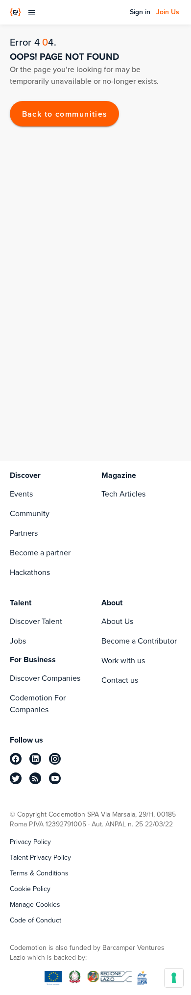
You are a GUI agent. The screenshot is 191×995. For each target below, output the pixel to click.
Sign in (140, 12)
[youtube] (55, 778)
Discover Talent (36, 621)
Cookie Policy (30, 889)
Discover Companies (45, 678)
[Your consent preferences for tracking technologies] (174, 978)
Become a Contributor (139, 641)
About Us (117, 621)
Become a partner (40, 552)
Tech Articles (123, 493)
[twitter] (16, 778)
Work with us (123, 660)
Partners (24, 533)
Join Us (167, 12)
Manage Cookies (35, 905)
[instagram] (55, 759)
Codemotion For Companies (38, 703)
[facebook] (16, 759)
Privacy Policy (30, 842)
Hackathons (30, 572)
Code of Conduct (35, 920)
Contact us (119, 680)
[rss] (35, 778)
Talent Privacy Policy (40, 858)
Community (29, 513)
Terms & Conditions (39, 873)
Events (21, 493)
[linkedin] (35, 759)
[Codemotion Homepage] (15, 12)
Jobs (18, 641)
